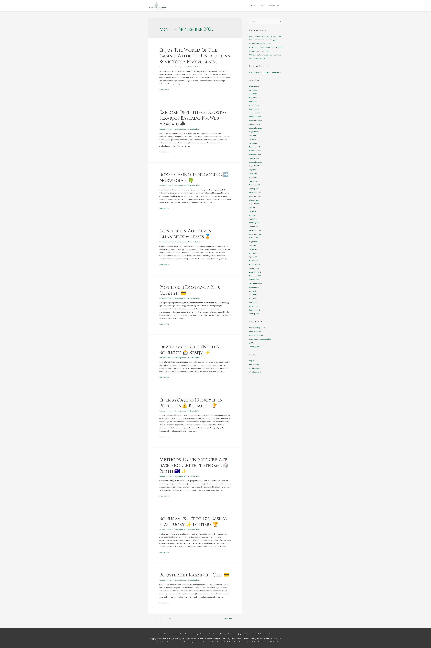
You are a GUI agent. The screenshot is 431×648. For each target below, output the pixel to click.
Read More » (164, 90)
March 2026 (254, 105)
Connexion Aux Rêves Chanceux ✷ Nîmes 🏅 (185, 234)
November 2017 (255, 196)
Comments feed (255, 368)
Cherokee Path (256, 634)
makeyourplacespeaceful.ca (260, 339)
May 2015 (252, 298)
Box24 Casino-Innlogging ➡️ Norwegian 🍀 (194, 178)
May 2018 (252, 177)
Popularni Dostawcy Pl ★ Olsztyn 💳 (190, 290)
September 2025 (255, 128)
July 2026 (253, 90)
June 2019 (253, 143)
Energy (223, 634)
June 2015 (253, 295)
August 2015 (254, 287)
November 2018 (255, 155)
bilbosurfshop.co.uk (257, 328)
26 (170, 619)
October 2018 (254, 158)
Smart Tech (184, 634)
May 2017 (252, 215)
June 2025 (253, 139)
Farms (230, 634)
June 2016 (253, 249)
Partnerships (274, 6)
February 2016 (254, 264)
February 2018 (254, 185)
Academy (194, 634)
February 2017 (254, 223)
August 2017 (254, 204)
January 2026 (254, 113)
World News (268, 634)
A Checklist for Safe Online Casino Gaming (266, 47)
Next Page (229, 619)
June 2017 (253, 211)
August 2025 (254, 132)
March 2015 (253, 306)
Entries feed (254, 364)
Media (246, 634)
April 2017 (253, 219)
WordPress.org (255, 372)
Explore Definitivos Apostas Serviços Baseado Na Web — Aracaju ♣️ (192, 118)
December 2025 (255, 117)
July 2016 (252, 245)
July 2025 (253, 136)
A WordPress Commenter (259, 72)
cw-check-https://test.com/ (260, 44)
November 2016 (255, 234)
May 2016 (252, 253)
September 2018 (255, 162)
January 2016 (254, 268)
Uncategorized (180, 67)
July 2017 (252, 208)
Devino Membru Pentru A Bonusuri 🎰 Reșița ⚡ (189, 350)
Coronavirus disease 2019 (259, 51)
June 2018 (253, 174)
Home (253, 6)
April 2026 (253, 101)
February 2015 (254, 310)
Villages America (171, 634)
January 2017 (254, 227)
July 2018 (252, 170)
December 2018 (255, 151)
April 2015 (253, 302)
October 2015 (254, 280)
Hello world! (276, 72)
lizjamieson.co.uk (256, 335)
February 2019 (254, 147)
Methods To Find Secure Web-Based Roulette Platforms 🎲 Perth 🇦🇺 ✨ (194, 465)
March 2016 (253, 261)
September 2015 (255, 283)
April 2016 (253, 257)
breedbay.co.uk (255, 332)
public (251, 343)
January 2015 (254, 314)
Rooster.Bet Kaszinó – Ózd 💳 (194, 575)
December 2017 (255, 192)
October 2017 (254, 200)
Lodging (238, 634)
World (160, 634)
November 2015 (255, 276)
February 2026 (255, 109)
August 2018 (254, 166)
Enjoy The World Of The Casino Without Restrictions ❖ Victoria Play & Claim (194, 56)
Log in (251, 361)
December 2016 (255, 230)
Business (203, 634)
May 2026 (253, 98)
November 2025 (255, 120)
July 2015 (252, 291)
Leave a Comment (166, 67)
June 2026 (253, 94)
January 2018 (254, 189)
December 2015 (255, 272)
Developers (213, 634)
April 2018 (253, 181)
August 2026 (254, 86)
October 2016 (254, 238)
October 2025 (254, 124)
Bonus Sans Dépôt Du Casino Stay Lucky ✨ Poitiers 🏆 (193, 522)
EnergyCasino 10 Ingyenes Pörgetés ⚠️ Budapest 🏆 (190, 403)
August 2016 (254, 242)
